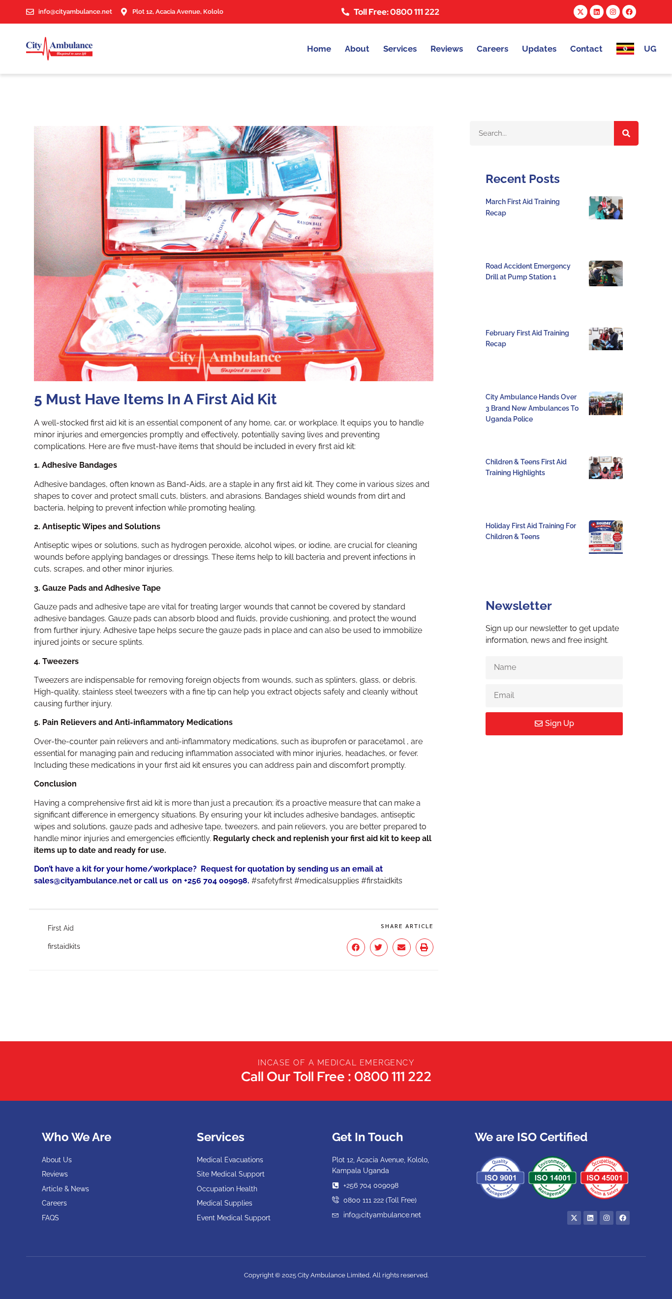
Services (400, 49)
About (357, 49)
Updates (539, 49)
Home (319, 49)
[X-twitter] (580, 12)
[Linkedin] (597, 12)
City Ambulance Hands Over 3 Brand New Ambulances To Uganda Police (532, 408)
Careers (492, 49)
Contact (586, 49)
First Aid (61, 928)
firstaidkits (64, 946)
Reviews (446, 49)
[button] (356, 947)
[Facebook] (629, 12)
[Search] (626, 133)
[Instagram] (613, 12)
